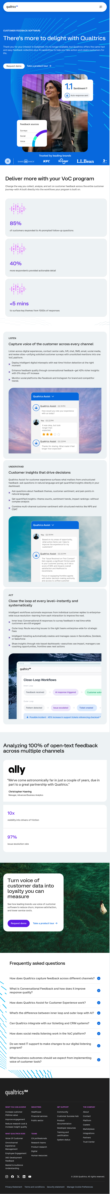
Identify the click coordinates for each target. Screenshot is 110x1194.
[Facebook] (12, 1176)
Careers (86, 1125)
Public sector (37, 1120)
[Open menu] (101, 7)
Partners (87, 1138)
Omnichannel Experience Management (11, 1146)
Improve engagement (15, 1119)
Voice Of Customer (14, 1138)
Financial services (39, 1116)
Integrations (88, 1133)
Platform (87, 1120)
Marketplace (88, 1129)
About (86, 1112)
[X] (18, 1176)
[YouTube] (29, 1176)
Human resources (39, 1155)
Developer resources (66, 1128)
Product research (39, 1147)
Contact (87, 1116)
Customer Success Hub (68, 1116)
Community (62, 1112)
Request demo (13, 66)
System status (63, 1140)
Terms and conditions (35, 1187)
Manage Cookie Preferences (80, 1187)
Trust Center (89, 1142)
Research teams (38, 1143)
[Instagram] (6, 1176)
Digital (34, 1151)
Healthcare (36, 1112)
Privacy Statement (13, 1187)
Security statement (56, 1187)
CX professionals (39, 1138)
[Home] (12, 7)
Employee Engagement (15, 1153)
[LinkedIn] (24, 1176)
